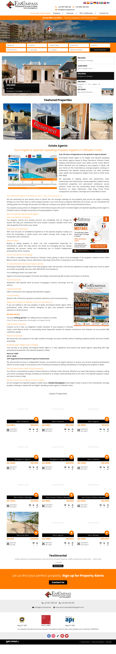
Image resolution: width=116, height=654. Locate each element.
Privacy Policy (85, 642)
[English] (84, 3)
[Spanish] (88, 3)
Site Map (108, 642)
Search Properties (100, 50)
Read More (58, 566)
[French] (98, 3)
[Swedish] (101, 3)
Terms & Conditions (98, 642)
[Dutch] (91, 3)
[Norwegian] (104, 3)
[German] (94, 3)
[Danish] (108, 3)
